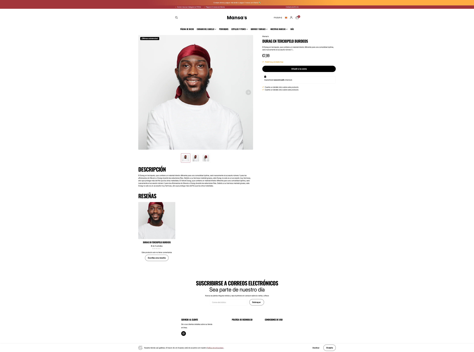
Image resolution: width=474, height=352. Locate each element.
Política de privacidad (215, 348)
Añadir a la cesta (299, 69)
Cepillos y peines (238, 29)
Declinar (316, 348)
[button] (248, 92)
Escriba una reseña (157, 258)
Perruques (223, 29)
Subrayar (256, 302)
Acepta (329, 347)
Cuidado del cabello (205, 29)
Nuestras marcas (278, 29)
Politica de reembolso (242, 319)
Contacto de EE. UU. (292, 7)
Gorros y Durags (258, 29)
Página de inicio (187, 29)
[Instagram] (183, 333)
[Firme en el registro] (291, 17)
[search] (176, 17)
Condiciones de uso (274, 319)
